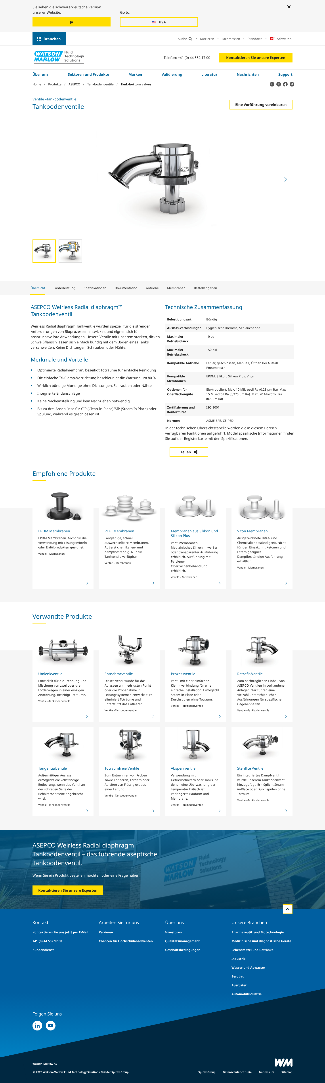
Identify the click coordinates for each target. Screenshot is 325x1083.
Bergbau (237, 976)
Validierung (172, 74)
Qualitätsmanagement (182, 941)
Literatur (209, 74)
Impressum (266, 1072)
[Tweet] (278, 84)
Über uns (40, 74)
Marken (135, 74)
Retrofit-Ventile (250, 673)
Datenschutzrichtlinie (237, 1072)
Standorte (255, 39)
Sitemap (286, 1072)
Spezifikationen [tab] (95, 288)
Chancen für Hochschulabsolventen (126, 941)
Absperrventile (183, 768)
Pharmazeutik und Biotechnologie (257, 932)
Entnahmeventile (119, 673)
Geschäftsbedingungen (182, 950)
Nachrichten (248, 74)
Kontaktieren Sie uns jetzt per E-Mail (60, 932)
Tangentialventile (52, 768)
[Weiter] (286, 179)
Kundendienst (43, 950)
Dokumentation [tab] (126, 288)
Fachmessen (231, 39)
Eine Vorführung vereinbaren (261, 104)
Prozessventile (183, 673)
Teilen (186, 452)
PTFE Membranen (119, 531)
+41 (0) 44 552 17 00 (47, 941)
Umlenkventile (50, 673)
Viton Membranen (252, 531)
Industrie (238, 959)
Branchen (52, 38)
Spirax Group (207, 1072)
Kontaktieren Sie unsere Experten (255, 57)
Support (285, 74)
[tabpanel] (162, 377)
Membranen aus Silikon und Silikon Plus (194, 533)
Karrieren (207, 39)
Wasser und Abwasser (248, 967)
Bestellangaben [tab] (205, 288)
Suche (182, 39)
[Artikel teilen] (272, 84)
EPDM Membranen (54, 531)
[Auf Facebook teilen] (285, 84)
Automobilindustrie (246, 994)
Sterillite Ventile (250, 768)
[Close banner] (288, 6)
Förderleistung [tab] (64, 288)
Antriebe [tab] (152, 288)
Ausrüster (239, 985)
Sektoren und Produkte (88, 74)
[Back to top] (287, 909)
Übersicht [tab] (38, 288)
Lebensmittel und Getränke (252, 950)
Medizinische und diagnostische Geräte (261, 941)
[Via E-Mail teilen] (292, 84)
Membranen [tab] (176, 288)
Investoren (173, 932)
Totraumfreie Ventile (122, 768)
